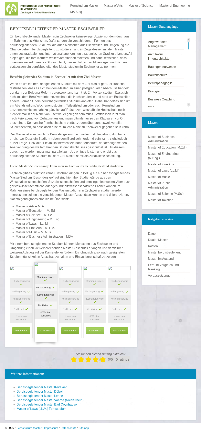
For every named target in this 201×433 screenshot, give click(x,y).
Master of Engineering (174, 5)
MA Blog (76, 12)
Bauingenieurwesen (162, 66)
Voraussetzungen (160, 275)
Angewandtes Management (157, 44)
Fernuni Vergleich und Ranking (163, 267)
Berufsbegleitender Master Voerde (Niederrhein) (50, 400)
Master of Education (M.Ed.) (167, 147)
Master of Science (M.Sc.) (166, 193)
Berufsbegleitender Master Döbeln (40, 391)
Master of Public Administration (159, 185)
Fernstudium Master (84, 5)
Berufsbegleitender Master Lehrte (40, 395)
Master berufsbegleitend (165, 252)
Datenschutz (68, 427)
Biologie (154, 91)
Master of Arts (113, 5)
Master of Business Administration (161, 139)
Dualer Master (158, 240)
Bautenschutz (157, 75)
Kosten (153, 246)
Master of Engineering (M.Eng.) (163, 156)
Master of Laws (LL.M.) (163, 170)
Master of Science (141, 5)
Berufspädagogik (160, 83)
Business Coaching (161, 99)
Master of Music (159, 177)
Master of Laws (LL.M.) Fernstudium (41, 408)
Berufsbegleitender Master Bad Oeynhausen (48, 404)
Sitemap (84, 427)
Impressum (51, 427)
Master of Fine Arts (161, 164)
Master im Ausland (161, 258)
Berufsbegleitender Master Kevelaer (42, 387)
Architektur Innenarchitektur (159, 56)
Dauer (152, 233)
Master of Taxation (160, 200)
